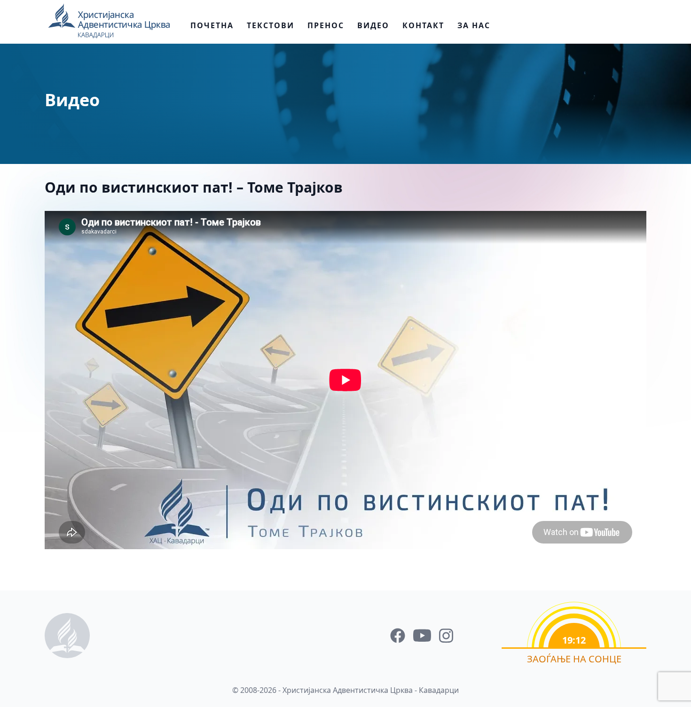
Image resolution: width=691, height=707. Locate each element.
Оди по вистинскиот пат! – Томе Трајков (194, 187)
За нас (473, 25)
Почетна (212, 25)
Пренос (325, 25)
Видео (373, 25)
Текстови (270, 25)
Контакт (423, 25)
